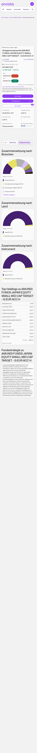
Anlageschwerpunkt (25, 142)
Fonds (11, 17)
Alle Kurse (13, 142)
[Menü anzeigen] (3, 9)
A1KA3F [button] (7, 59)
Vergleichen (16, 101)
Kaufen (15, 81)
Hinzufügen (17, 96)
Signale (19, 106)
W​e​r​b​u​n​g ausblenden (24, 31)
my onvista (17, 9)
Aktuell (9, 9)
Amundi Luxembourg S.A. (11, 61)
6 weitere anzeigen (8, 195)
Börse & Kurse (4, 17)
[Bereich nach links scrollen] (3, 143)
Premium (26, 9)
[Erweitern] (31, 101)
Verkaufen (15, 76)
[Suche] (32, 9)
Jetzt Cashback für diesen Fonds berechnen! (13, 86)
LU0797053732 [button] (29, 59)
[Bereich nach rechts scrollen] (32, 143)
